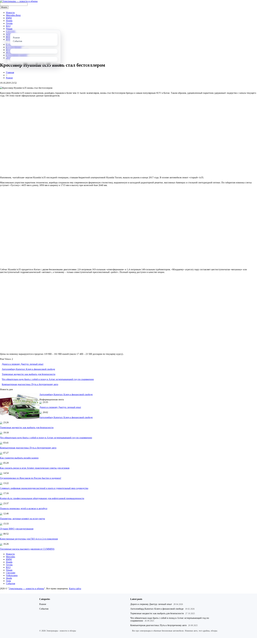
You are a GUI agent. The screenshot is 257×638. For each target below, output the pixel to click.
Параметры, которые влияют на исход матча (22, 518)
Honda (9, 20)
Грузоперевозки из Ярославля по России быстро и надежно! (30, 478)
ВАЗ (8, 26)
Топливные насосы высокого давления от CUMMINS (27, 549)
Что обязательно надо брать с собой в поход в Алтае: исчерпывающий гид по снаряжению (48, 379)
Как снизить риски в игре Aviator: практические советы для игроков (34, 468)
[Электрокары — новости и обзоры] (19, 1)
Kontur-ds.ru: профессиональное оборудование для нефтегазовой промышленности (42, 498)
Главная (10, 72)
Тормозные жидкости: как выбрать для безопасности (28, 374)
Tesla (8, 581)
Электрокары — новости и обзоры (26, 588)
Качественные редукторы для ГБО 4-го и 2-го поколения (29, 539)
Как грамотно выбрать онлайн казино (19, 458)
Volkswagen (12, 575)
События (10, 583)
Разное (9, 77)
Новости (10, 12)
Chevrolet (10, 572)
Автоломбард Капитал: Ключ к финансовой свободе (28, 369)
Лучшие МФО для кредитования (16, 528)
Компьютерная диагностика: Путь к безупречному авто (30, 384)
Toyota (9, 23)
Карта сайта (75, 588)
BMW (9, 18)
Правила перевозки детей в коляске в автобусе (23, 508)
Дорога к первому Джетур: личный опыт (22, 364)
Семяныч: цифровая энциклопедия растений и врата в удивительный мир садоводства (44, 488)
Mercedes (10, 556)
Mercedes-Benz (13, 15)
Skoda (9, 578)
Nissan (9, 28)
